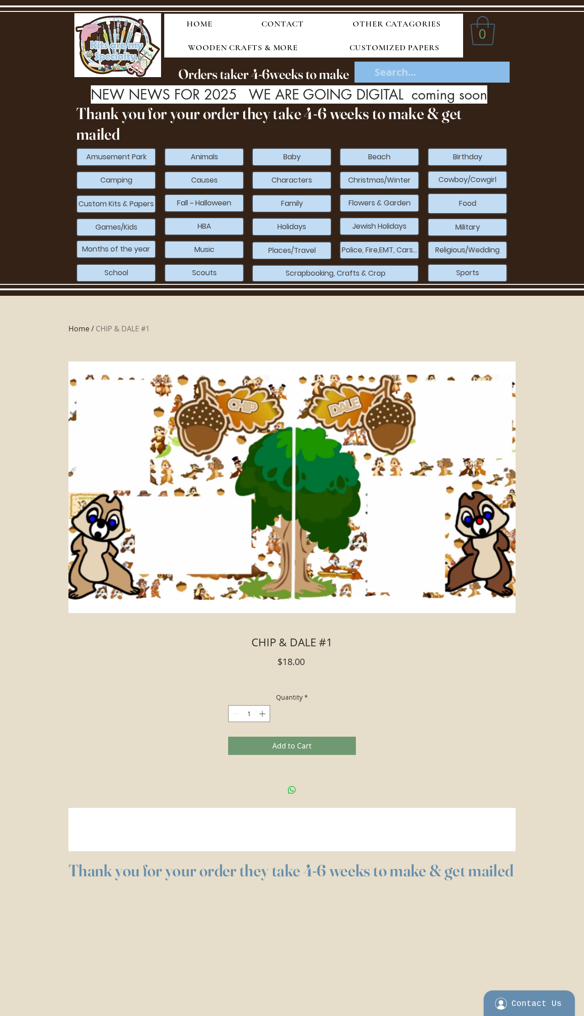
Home (78, 329)
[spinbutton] (249, 714)
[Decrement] (235, 714)
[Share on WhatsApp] (292, 790)
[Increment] (263, 714)
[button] (482, 30)
